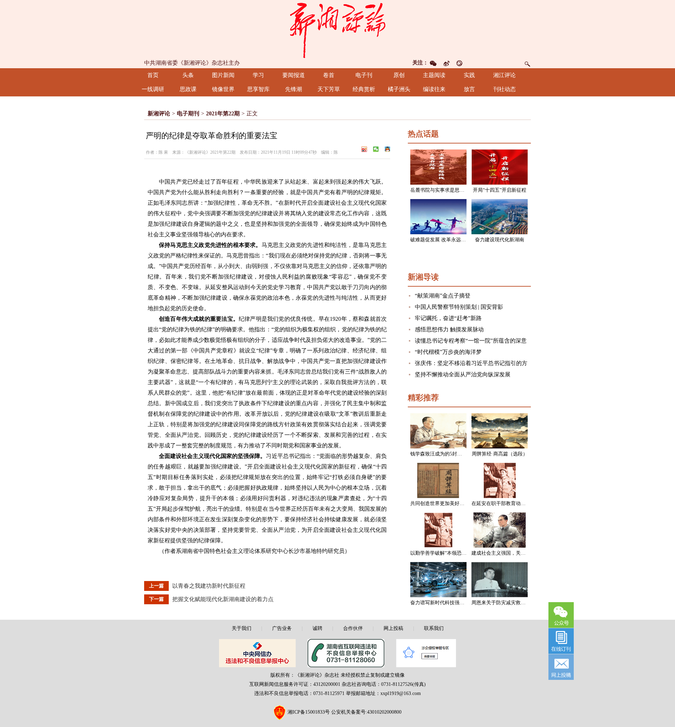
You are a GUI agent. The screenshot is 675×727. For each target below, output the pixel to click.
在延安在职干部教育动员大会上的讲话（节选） (523, 503)
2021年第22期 (223, 113)
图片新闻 (223, 75)
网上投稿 (393, 628)
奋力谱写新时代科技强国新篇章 (444, 602)
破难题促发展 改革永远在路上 (443, 239)
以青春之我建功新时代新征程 (208, 586)
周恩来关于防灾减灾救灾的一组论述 (510, 602)
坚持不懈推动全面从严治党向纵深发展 (462, 374)
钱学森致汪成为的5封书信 (438, 454)
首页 (153, 75)
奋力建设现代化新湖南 (499, 239)
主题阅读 (434, 75)
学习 (258, 75)
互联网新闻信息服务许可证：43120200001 (294, 684)
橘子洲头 (399, 89)
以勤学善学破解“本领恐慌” (439, 553)
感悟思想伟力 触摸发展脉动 (449, 329)
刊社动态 (504, 89)
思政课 (188, 89)
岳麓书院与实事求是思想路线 (442, 190)
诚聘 (317, 628)
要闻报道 (293, 75)
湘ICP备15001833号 (309, 712)
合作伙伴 (353, 628)
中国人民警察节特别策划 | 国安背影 (459, 307)
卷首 (328, 75)
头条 (188, 75)
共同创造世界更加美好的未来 (442, 503)
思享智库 (258, 89)
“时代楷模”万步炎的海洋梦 (448, 352)
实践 (469, 75)
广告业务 (282, 628)
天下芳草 (328, 89)
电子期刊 (188, 113)
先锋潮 (293, 89)
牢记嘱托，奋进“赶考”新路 (448, 318)
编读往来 (434, 89)
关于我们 (241, 628)
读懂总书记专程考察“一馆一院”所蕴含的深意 (471, 341)
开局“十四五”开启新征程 (499, 190)
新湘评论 (159, 113)
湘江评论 (504, 75)
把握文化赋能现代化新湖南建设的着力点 (223, 599)
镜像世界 (223, 89)
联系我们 (434, 628)
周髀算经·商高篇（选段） (500, 454)
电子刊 (363, 75)
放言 (469, 89)
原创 (399, 75)
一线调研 (153, 89)
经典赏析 (364, 89)
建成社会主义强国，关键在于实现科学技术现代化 (525, 553)
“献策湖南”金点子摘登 (442, 296)
